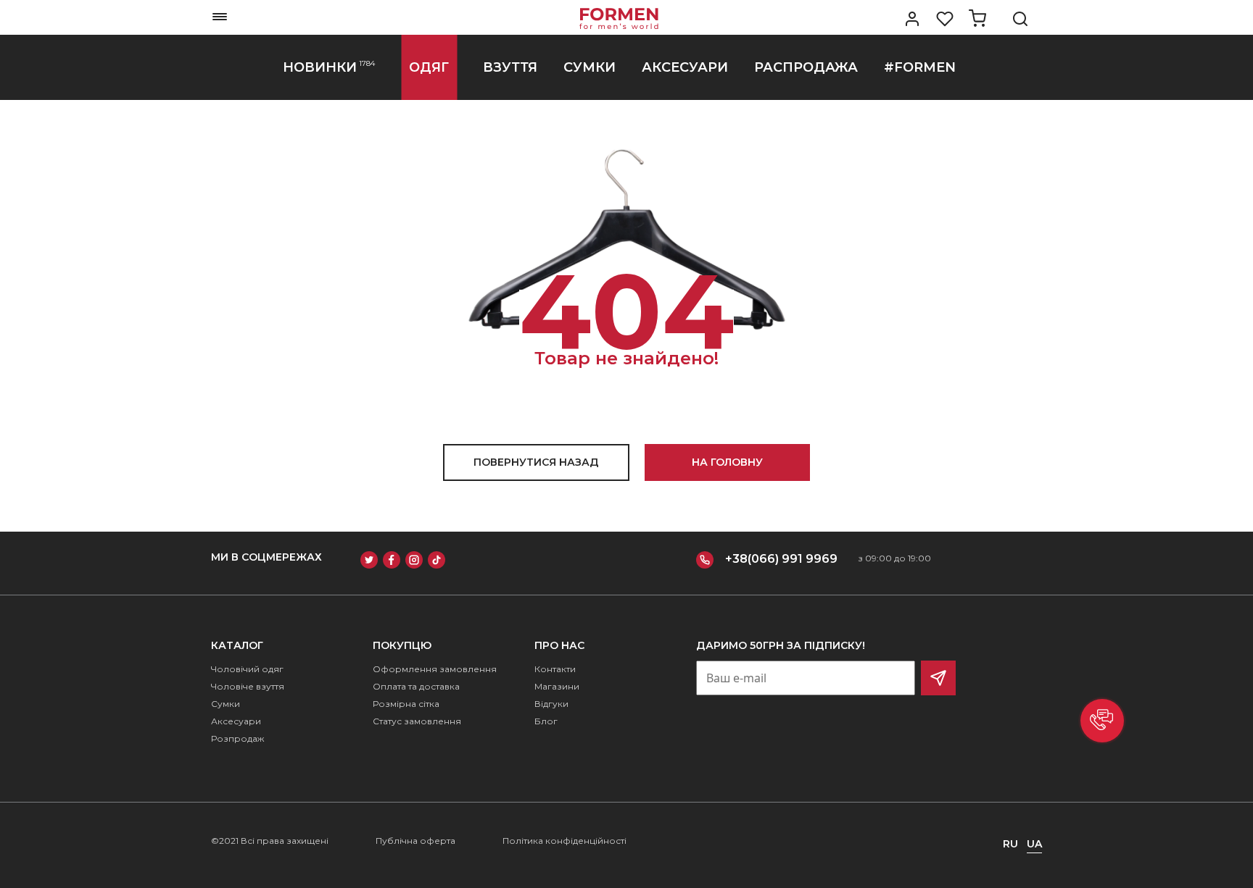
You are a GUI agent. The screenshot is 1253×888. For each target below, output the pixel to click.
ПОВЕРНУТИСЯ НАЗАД (536, 462)
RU (1010, 843)
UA (1034, 843)
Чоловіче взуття (247, 686)
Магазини (556, 686)
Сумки (225, 703)
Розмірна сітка (406, 703)
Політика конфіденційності (564, 840)
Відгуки (551, 703)
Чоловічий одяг (247, 668)
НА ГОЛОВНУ (727, 462)
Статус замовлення (417, 721)
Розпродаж (237, 738)
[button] (1102, 720)
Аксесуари (236, 721)
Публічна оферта (415, 840)
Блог (546, 721)
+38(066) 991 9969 (781, 559)
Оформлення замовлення (435, 668)
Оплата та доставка (416, 686)
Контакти (555, 668)
